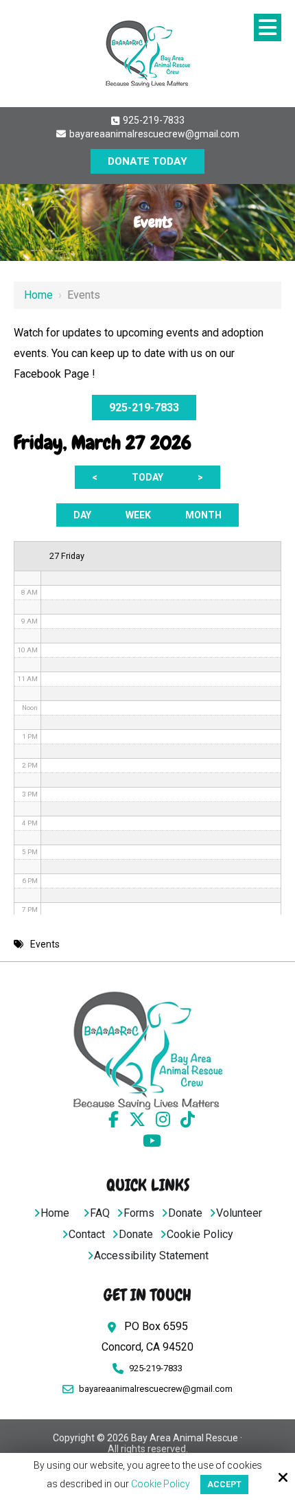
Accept (224, 1484)
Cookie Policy (160, 1483)
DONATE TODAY (147, 161)
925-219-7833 (153, 120)
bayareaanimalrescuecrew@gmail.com (153, 133)
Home (38, 294)
